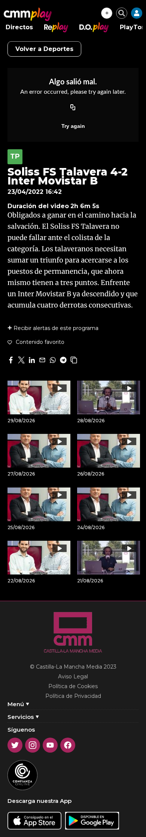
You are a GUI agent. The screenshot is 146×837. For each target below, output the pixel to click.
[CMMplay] (28, 14)
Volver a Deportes (44, 48)
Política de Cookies (73, 686)
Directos (19, 27)
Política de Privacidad (73, 696)
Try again (73, 126)
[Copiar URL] (73, 108)
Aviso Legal (73, 676)
